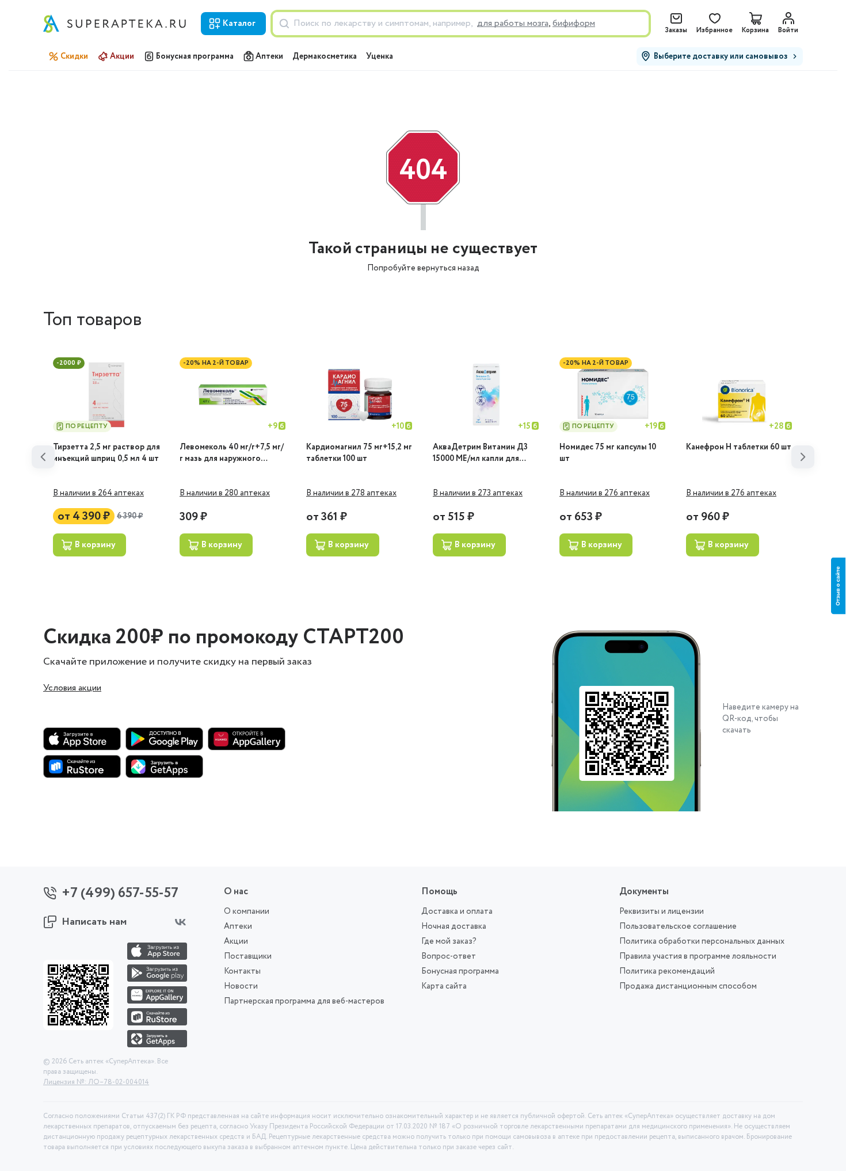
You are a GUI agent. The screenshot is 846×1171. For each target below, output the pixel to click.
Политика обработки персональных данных (701, 941)
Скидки (74, 56)
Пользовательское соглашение (678, 926)
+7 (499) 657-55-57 (120, 893)
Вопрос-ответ (448, 956)
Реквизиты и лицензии (661, 911)
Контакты (242, 971)
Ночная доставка (453, 926)
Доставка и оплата (457, 911)
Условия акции (72, 688)
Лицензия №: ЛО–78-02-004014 (96, 1082)
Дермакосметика (324, 56)
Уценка (379, 56)
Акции (122, 56)
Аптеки (269, 56)
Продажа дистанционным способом (688, 986)
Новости (241, 986)
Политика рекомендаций (667, 971)
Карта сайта (444, 986)
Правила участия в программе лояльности (697, 956)
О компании (246, 911)
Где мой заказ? (449, 941)
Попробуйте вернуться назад (423, 268)
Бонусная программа (195, 56)
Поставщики (248, 956)
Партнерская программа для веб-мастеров (304, 1001)
